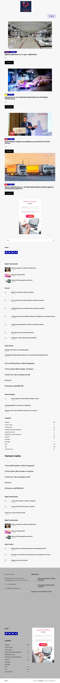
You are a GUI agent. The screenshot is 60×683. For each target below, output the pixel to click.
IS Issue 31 (8, 380)
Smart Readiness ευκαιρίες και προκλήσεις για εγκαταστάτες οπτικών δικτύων (27, 142)
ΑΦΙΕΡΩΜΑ (7, 439)
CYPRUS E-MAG (8, 425)
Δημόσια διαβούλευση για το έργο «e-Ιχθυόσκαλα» (21, 54)
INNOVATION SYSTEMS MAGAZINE (13, 434)
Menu (52, 16)
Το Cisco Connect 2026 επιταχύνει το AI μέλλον (19, 369)
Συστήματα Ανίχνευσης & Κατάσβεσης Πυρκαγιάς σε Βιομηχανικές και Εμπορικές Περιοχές (33, 316)
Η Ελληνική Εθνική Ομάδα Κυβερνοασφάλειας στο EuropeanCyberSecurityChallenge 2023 (26, 355)
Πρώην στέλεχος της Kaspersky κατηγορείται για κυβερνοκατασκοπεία (28, 548)
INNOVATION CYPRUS (10, 432)
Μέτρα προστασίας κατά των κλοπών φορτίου (22, 332)
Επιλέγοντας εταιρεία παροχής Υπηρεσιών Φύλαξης (23, 337)
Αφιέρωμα (7, 442)
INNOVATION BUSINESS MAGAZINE (13, 429)
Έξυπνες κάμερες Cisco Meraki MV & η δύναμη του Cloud (25, 398)
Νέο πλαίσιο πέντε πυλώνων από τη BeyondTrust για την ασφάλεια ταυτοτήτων (30, 554)
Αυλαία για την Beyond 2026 (18, 274)
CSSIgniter (41, 680)
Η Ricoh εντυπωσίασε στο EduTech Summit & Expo (23, 268)
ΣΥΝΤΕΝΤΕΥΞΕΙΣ (9, 449)
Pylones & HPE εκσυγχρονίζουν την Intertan (21, 280)
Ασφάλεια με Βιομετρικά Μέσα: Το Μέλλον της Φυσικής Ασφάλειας (27, 324)
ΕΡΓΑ (6, 139)
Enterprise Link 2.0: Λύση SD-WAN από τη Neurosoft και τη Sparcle (21, 410)
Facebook (9, 252)
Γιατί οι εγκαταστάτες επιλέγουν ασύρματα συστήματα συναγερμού (27, 300)
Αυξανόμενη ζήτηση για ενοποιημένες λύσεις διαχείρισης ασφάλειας (28, 308)
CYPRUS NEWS (8, 427)
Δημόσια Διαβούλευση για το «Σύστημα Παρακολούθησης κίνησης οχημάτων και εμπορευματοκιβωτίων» (29, 188)
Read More (9, 62)
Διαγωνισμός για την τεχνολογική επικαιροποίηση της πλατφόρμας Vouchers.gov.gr (26, 98)
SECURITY (7, 437)
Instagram (12, 252)
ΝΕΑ (6, 95)
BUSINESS (7, 52)
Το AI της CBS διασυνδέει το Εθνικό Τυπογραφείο (19, 363)
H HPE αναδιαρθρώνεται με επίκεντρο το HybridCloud (18, 405)
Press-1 (6, 680)
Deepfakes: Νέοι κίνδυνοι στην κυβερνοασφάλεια (17, 350)
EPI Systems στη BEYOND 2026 (14, 386)
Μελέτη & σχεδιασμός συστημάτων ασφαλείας (22, 292)
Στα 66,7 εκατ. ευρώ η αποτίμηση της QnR (17, 375)
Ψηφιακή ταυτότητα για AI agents (19, 560)
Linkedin (6, 252)
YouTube (16, 252)
